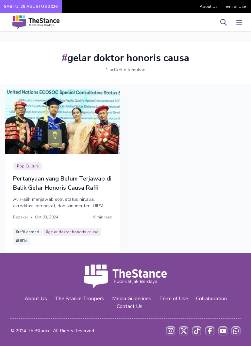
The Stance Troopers (79, 298)
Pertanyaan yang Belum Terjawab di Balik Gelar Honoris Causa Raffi (62, 183)
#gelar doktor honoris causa (72, 231)
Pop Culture (28, 166)
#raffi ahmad (27, 231)
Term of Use (235, 6)
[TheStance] (36, 22)
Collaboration (211, 298)
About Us (209, 6)
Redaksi (20, 217)
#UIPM (21, 241)
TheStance (39, 331)
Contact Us (129, 306)
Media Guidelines (131, 298)
